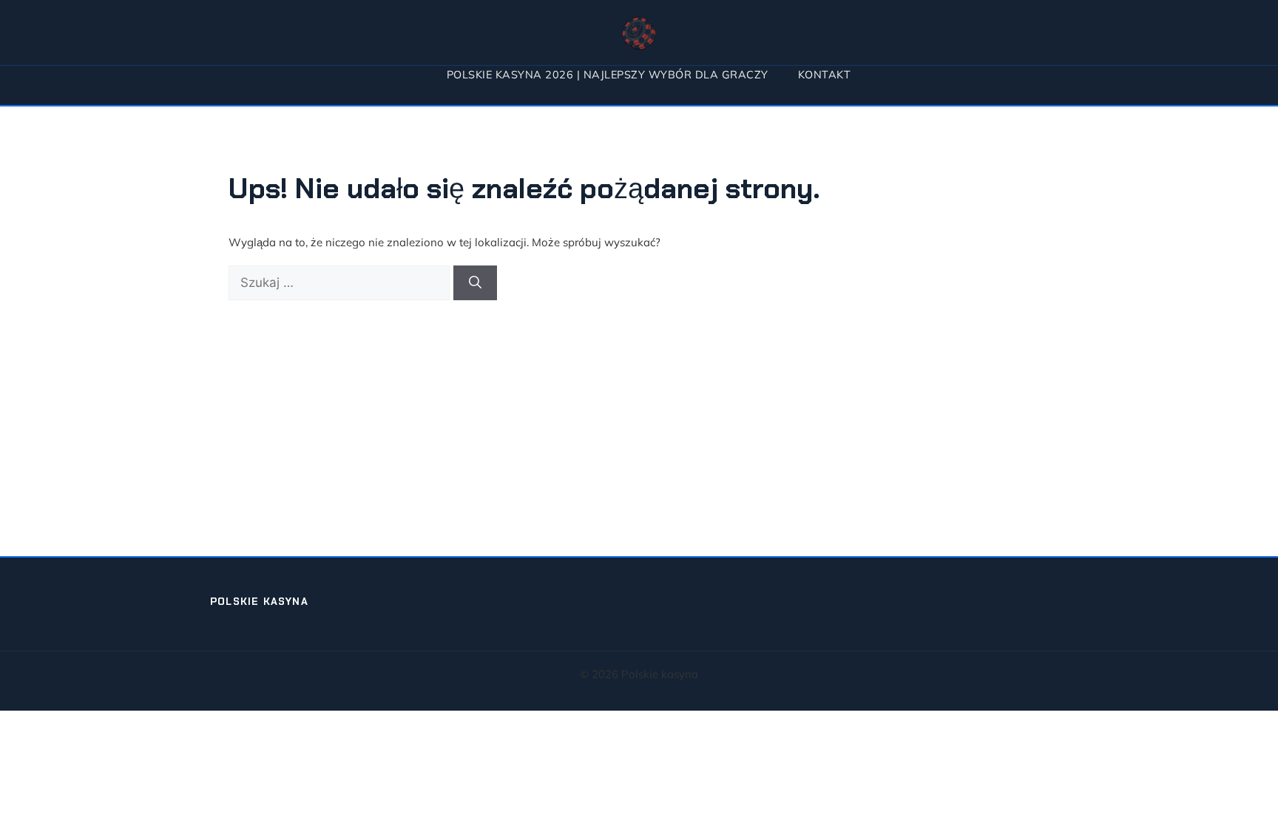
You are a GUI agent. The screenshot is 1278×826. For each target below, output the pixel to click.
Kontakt (824, 74)
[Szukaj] (475, 283)
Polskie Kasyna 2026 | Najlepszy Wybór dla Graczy (607, 74)
